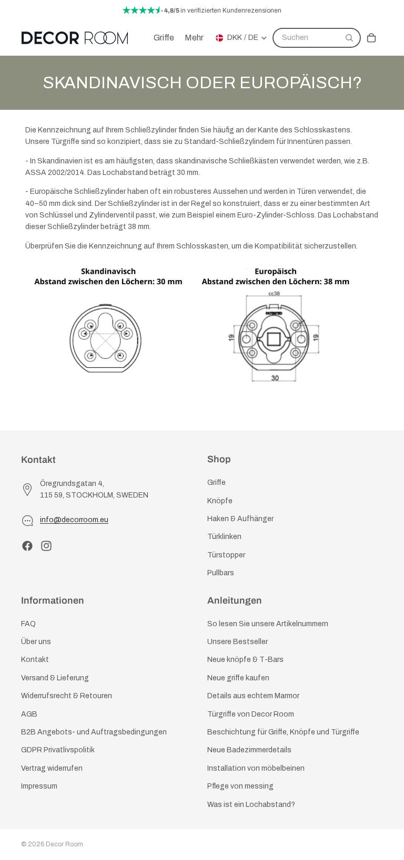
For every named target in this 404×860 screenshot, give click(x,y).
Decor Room (64, 844)
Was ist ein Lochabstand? (251, 805)
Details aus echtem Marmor (253, 696)
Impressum (39, 786)
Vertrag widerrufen (52, 768)
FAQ (28, 624)
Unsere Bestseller (237, 642)
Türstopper (226, 555)
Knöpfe (220, 501)
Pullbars (220, 573)
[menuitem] (194, 38)
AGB (29, 714)
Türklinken (224, 537)
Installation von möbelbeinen (256, 768)
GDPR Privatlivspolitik (58, 750)
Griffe (216, 482)
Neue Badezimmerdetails (249, 750)
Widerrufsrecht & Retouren (66, 696)
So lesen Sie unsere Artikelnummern (267, 624)
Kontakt (35, 660)
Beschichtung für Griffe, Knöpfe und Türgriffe (283, 732)
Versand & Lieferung (55, 678)
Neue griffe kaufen (238, 678)
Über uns (36, 642)
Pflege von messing (240, 786)
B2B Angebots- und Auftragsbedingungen (94, 732)
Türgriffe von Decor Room (250, 714)
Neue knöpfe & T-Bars (245, 660)
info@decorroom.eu (74, 520)
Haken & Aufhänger (240, 519)
